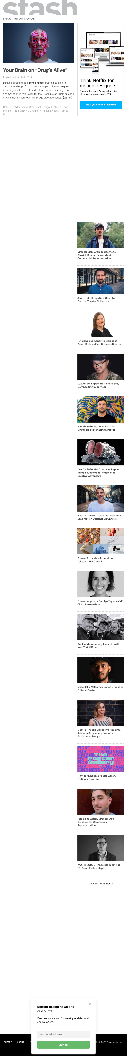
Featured (56, 107)
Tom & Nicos (36, 82)
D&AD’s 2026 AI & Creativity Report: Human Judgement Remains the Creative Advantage (98, 473)
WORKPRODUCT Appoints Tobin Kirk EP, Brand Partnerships (98, 866)
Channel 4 (35, 110)
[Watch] (67, 97)
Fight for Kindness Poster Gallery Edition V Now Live (96, 777)
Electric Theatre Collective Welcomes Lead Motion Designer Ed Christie (99, 517)
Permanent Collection (19, 19)
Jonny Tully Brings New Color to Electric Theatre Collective (96, 299)
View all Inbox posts (101, 883)
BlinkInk (24, 110)
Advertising (21, 107)
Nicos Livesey (51, 110)
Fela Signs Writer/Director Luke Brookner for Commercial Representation (95, 822)
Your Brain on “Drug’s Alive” (35, 70)
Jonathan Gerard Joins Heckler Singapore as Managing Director (96, 428)
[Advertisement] (38, 149)
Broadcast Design (39, 107)
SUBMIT (8, 1042)
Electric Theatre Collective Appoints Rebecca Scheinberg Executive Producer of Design (98, 733)
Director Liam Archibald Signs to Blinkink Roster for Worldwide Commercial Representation (96, 255)
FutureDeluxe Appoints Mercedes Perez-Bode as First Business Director (99, 342)
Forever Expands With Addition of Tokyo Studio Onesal (97, 560)
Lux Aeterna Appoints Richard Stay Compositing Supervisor (98, 385)
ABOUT (20, 1042)
